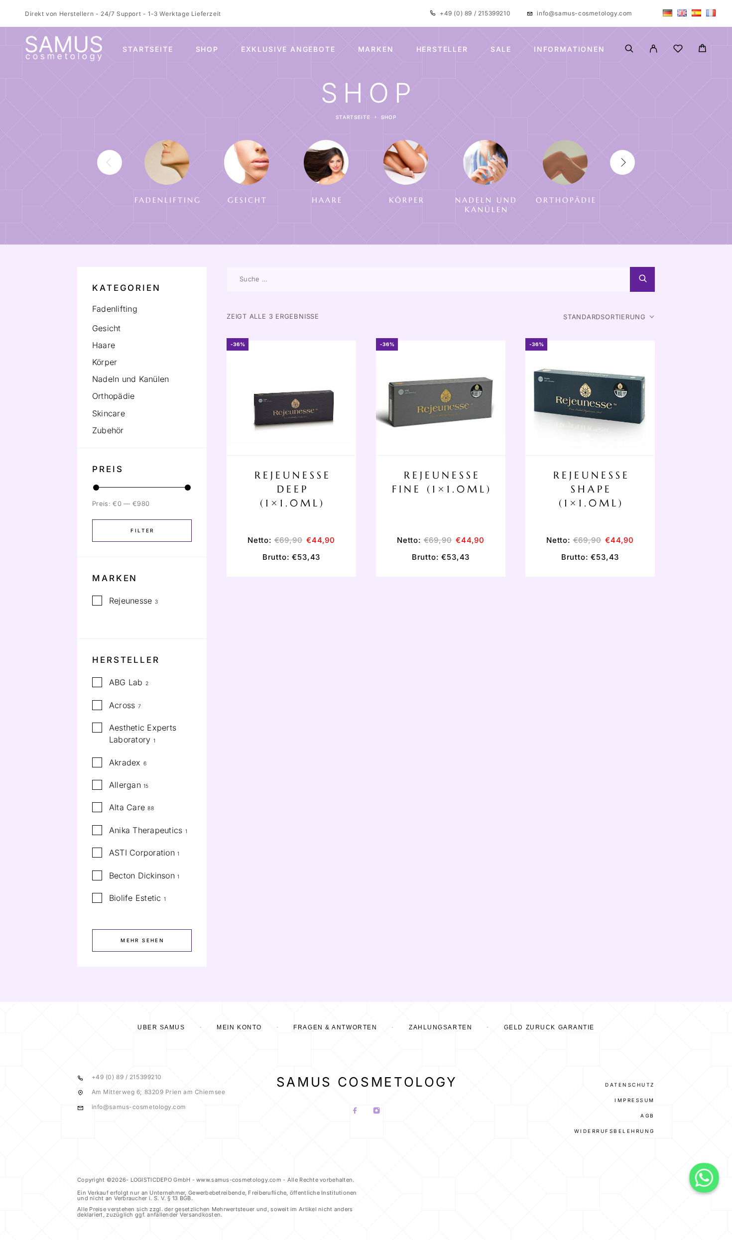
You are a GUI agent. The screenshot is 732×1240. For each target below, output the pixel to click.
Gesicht (106, 328)
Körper (104, 362)
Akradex (125, 762)
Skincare (108, 413)
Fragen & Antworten (335, 1027)
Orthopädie (113, 396)
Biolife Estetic (135, 898)
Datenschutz (630, 1085)
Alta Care (127, 807)
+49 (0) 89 (457, 13)
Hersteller (442, 49)
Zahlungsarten (440, 1027)
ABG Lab (126, 682)
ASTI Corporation (142, 853)
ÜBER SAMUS (161, 1027)
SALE (500, 49)
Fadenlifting (114, 309)
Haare (103, 345)
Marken (376, 49)
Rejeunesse (130, 601)
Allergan (125, 785)
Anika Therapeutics (145, 830)
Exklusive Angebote (288, 49)
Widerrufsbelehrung (614, 1131)
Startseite (147, 49)
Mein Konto (239, 1027)
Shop (207, 49)
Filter (142, 530)
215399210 (493, 13)
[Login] (653, 49)
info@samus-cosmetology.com (584, 13)
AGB (647, 1115)
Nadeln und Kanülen (130, 379)
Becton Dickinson (142, 875)
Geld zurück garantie (549, 1027)
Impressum (634, 1100)
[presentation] (109, 162)
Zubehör (108, 430)
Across (122, 705)
